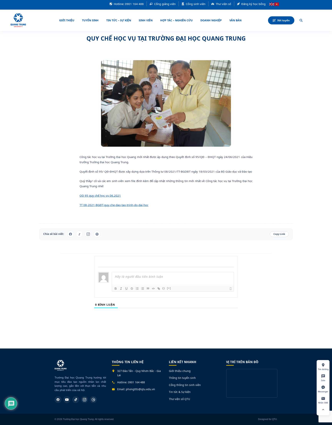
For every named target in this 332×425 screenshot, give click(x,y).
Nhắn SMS (323, 402)
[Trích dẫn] (148, 288)
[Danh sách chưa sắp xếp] (142, 288)
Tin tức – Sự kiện (118, 20)
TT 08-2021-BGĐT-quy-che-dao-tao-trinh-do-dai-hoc (114, 205)
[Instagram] (84, 399)
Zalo (323, 380)
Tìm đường (323, 369)
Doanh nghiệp (211, 20)
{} (163, 288)
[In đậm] (115, 288)
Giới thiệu (66, 20)
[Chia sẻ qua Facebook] (70, 234)
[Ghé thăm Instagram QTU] (88, 234)
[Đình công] (131, 288)
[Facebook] (58, 399)
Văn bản (235, 20)
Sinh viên (146, 20)
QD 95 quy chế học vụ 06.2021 (100, 195)
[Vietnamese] (276, 4)
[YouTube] (66, 399)
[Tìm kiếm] (301, 20)
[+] (169, 288)
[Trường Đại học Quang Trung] (60, 367)
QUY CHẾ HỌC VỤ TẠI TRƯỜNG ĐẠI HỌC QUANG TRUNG (166, 38)
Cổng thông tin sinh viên (185, 385)
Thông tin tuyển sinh (182, 378)
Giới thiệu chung (180, 371)
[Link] (158, 288)
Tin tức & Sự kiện (180, 392)
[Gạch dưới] (126, 288)
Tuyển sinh (90, 20)
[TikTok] (75, 399)
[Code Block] (153, 288)
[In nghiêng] (121, 288)
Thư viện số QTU (179, 399)
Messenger (323, 391)
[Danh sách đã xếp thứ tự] (137, 288)
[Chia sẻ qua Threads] (97, 234)
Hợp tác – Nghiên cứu (176, 20)
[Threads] (93, 399)
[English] (271, 4)
